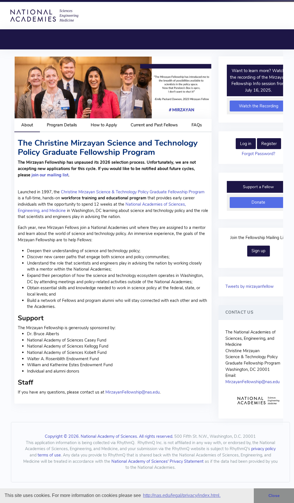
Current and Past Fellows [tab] (154, 125)
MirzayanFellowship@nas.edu (132, 392)
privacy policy (263, 449)
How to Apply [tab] (104, 125)
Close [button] (274, 495)
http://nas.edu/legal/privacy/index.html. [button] (181, 495)
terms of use (49, 455)
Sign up (258, 251)
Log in (245, 144)
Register (269, 144)
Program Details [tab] (62, 125)
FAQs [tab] (197, 125)
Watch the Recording (258, 106)
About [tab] (27, 125)
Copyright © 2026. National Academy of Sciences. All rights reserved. (109, 436)
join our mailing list (50, 175)
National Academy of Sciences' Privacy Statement (157, 461)
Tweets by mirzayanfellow (249, 286)
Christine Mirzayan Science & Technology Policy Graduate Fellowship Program (132, 192)
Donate (258, 202)
